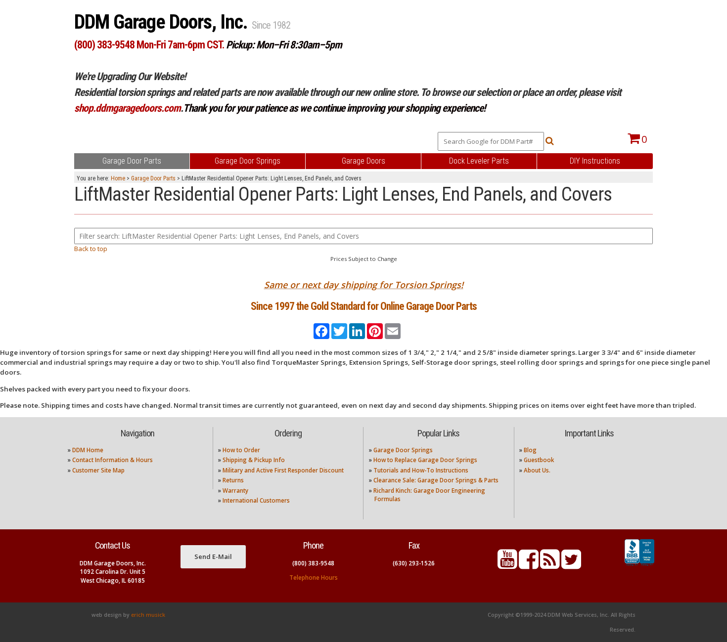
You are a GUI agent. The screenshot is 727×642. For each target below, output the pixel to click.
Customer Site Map (98, 470)
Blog (530, 450)
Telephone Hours (313, 577)
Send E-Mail (213, 556)
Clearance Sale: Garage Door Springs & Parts (436, 480)
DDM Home (87, 450)
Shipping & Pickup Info (254, 460)
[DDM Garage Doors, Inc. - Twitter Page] (571, 565)
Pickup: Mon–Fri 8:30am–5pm (284, 45)
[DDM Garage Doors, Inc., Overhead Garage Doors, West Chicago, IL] (639, 566)
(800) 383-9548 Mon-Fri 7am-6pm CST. (149, 45)
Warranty (235, 490)
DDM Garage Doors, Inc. (163, 22)
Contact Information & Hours (112, 460)
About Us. (537, 470)
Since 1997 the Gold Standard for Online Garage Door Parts (364, 306)
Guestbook (539, 460)
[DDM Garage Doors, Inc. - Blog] (550, 565)
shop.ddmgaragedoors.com (127, 108)
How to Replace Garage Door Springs (425, 460)
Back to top (90, 248)
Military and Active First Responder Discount (283, 470)
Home (118, 178)
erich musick (148, 614)
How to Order (241, 450)
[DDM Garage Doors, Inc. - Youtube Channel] (507, 565)
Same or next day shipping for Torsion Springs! (363, 285)
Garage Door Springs (403, 450)
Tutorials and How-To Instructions (420, 470)
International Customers (256, 500)
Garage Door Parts (153, 178)
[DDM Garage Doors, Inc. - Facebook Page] (529, 565)
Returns (233, 480)
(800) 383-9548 (313, 563)
